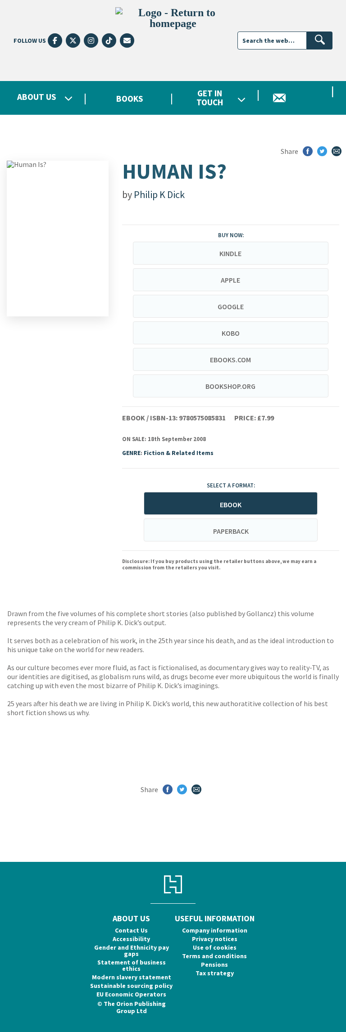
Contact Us (131, 930)
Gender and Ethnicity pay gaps (131, 950)
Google (231, 306)
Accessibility (131, 939)
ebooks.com (230, 359)
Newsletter (302, 98)
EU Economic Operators (131, 994)
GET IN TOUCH (209, 97)
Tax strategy (215, 973)
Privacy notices (214, 939)
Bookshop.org (230, 386)
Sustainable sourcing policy (131, 986)
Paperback (231, 531)
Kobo (231, 333)
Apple (230, 279)
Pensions (214, 964)
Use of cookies (215, 947)
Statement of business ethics (131, 965)
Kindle (230, 253)
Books (129, 98)
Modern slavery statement (131, 977)
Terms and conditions (214, 956)
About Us (36, 97)
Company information (214, 930)
